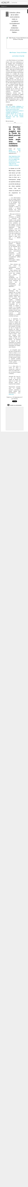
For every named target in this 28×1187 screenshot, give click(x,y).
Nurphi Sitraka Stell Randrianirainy (14, 150)
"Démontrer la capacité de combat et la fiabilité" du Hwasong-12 (14, 111)
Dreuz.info (11, 394)
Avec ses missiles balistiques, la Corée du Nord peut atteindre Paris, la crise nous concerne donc (14, 108)
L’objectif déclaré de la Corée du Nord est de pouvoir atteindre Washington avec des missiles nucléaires (14, 116)
